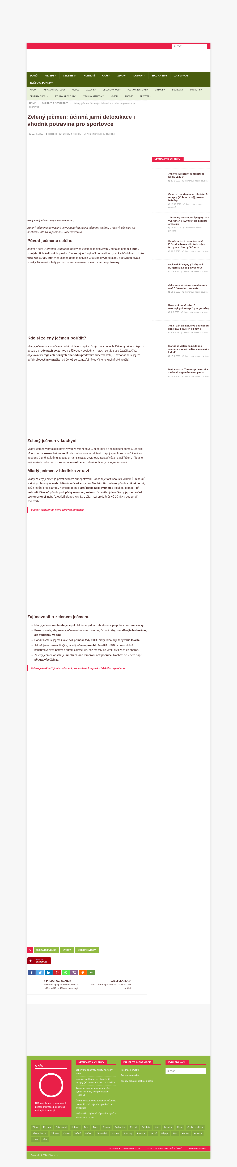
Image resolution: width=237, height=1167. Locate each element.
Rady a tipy (159, 75)
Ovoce (75, 90)
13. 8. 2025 (175, 292)
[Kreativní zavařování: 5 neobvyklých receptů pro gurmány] (159, 309)
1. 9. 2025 (175, 271)
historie (115, 1133)
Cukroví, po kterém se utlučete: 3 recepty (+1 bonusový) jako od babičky (188, 197)
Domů (33, 75)
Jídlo (86, 1127)
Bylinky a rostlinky (65, 96)
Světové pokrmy (41, 82)
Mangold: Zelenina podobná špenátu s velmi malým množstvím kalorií (188, 348)
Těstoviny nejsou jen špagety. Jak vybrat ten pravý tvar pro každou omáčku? (188, 220)
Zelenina (91, 90)
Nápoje (129, 96)
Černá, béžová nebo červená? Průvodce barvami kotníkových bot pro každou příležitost (186, 244)
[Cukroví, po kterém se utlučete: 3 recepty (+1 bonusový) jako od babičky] (159, 198)
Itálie (45, 1139)
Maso (33, 90)
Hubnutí (89, 75)
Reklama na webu (130, 1075)
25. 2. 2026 (175, 181)
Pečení (88, 1133)
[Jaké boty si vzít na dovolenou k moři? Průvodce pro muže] (159, 288)
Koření (114, 96)
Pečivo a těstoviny (138, 90)
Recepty (50, 75)
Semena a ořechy (39, 96)
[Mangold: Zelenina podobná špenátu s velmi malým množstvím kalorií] (159, 349)
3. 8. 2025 (175, 312)
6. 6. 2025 (175, 333)
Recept (133, 1127)
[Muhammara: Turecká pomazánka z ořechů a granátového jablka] (159, 373)
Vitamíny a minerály (93, 96)
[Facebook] (32, 972)
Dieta (95, 1127)
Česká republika (46, 950)
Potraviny (128, 1133)
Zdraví (121, 75)
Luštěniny (177, 90)
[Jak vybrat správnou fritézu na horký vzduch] (159, 177)
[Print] (83, 972)
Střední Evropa (87, 950)
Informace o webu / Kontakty (124, 1149)
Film (175, 1133)
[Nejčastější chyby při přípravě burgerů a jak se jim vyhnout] (159, 268)
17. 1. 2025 (175, 356)
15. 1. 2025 (175, 376)
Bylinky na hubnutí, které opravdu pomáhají (57, 509)
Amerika (198, 1133)
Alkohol (185, 1133)
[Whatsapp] (66, 972)
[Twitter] (40, 972)
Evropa (67, 950)
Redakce (52, 134)
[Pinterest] (57, 972)
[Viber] (74, 972)
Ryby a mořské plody (54, 90)
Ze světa (144, 96)
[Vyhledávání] (189, 46)
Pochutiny (196, 90)
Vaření (77, 1133)
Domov (138, 75)
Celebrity (70, 75)
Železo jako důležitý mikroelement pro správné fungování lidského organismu (78, 668)
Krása (106, 75)
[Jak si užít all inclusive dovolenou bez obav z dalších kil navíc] (159, 329)
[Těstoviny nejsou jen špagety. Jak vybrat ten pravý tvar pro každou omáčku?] (159, 221)
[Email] (91, 972)
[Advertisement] (118, 21)
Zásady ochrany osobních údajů (137, 1081)
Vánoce (55, 1133)
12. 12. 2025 (176, 204)
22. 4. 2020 (37, 134)
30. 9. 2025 (175, 251)
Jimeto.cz (53, 1155)
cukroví (153, 1133)
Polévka (141, 1133)
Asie (157, 1127)
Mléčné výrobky (112, 90)
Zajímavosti (182, 75)
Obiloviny (160, 90)
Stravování (102, 1133)
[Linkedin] (49, 972)
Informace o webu (130, 1070)
